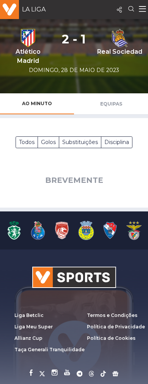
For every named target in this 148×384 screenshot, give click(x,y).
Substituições (80, 142)
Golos (48, 142)
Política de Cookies (111, 338)
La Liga (34, 9)
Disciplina (116, 142)
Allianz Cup (28, 338)
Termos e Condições (112, 315)
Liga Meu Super (33, 327)
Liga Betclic (29, 315)
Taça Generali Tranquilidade (49, 349)
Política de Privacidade (116, 327)
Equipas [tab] (111, 104)
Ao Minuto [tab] (37, 103)
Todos (27, 142)
